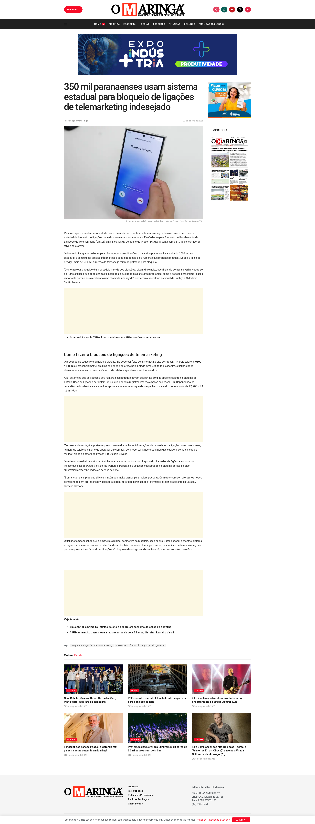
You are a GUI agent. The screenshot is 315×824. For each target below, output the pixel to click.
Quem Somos (135, 803)
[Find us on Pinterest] (248, 9)
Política (71, 691)
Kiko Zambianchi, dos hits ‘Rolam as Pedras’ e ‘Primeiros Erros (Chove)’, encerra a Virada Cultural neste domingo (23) (219, 750)
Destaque (121, 645)
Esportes (159, 24)
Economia (129, 24)
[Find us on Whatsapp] (224, 9)
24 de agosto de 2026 (76, 706)
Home (99, 24)
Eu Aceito (241, 820)
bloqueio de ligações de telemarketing (92, 645)
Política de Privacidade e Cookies (213, 819)
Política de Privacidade (141, 795)
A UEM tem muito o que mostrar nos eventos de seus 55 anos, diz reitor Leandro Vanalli (122, 632)
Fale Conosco (135, 791)
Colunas (189, 24)
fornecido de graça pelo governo (147, 645)
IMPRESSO (73, 9)
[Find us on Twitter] (240, 9)
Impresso (133, 786)
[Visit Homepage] (148, 9)
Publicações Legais (211, 24)
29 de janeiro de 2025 (193, 120)
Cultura (199, 691)
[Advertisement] (133, 311)
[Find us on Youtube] (232, 9)
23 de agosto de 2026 (204, 759)
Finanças (174, 24)
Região (145, 24)
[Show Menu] (65, 24)
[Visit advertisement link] (157, 54)
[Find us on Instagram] (216, 9)
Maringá (114, 24)
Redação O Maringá (78, 120)
